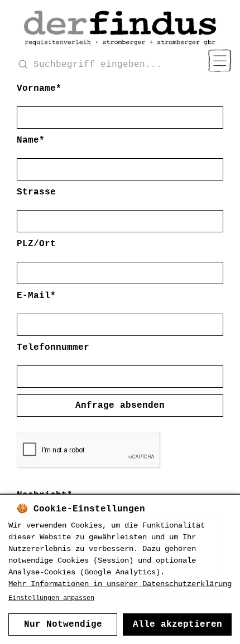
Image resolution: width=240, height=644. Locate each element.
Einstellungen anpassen (51, 598)
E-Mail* (36, 296)
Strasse (36, 192)
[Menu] (219, 60)
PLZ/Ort (36, 244)
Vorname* (39, 89)
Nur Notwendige (63, 624)
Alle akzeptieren (177, 624)
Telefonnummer (53, 348)
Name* (31, 140)
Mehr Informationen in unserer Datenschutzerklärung (120, 583)
